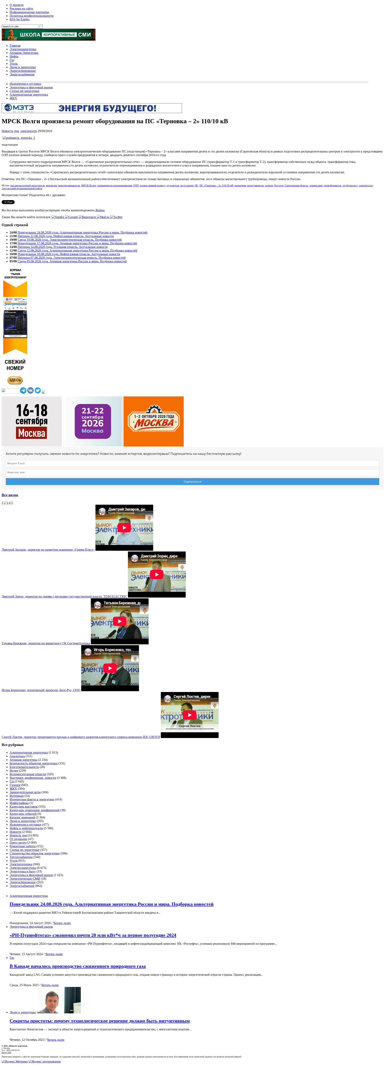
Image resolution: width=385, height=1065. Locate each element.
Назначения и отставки (25, 83)
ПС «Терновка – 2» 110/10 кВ (216, 185)
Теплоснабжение (21, 857)
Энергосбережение (23, 70)
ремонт (269, 185)
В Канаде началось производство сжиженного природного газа (78, 966)
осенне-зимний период (152, 185)
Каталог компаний (22, 817)
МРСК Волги (88, 185)
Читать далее (62, 923)
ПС (196, 185)
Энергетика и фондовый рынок (31, 87)
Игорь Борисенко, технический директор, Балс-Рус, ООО (41, 690)
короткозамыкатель (69, 185)
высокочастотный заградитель (27, 185)
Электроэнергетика (23, 49)
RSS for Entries (19, 19)
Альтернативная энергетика (29, 94)
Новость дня (10, 131)
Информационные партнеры (29, 12)
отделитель (172, 185)
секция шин (315, 185)
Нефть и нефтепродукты (26, 828)
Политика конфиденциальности (32, 15)
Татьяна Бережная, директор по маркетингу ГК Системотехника (46, 643)
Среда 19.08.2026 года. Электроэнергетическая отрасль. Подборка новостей (70, 239)
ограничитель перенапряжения (114, 185)
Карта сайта (6, 1052)
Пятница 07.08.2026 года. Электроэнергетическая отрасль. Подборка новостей (72, 257)
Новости (15, 831)
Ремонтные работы (23, 846)
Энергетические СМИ (25, 878)
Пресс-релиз (18, 842)
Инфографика (19, 803)
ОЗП (135, 185)
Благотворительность (24, 767)
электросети (28, 131)
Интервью (17, 795)
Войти (100, 210)
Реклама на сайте (21, 8)
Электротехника (21, 864)
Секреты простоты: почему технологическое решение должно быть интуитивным (100, 1020)
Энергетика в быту (23, 871)
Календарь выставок (24, 806)
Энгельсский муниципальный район (22, 188)
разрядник (240, 185)
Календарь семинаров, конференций (35, 810)
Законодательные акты (25, 792)
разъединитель (255, 185)
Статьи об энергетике (24, 91)
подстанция (187, 185)
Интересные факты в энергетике (32, 799)
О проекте (17, 5)
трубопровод (350, 185)
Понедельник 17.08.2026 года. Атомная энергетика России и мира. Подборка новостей (77, 243)
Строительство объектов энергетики (35, 853)
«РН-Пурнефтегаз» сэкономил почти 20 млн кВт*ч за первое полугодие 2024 (93, 935)
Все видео (10, 495)
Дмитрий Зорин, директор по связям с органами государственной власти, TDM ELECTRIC (64, 596)
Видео (14, 770)
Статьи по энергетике (25, 849)
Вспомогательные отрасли (28, 774)
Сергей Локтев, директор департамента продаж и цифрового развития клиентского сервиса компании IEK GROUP (81, 737)
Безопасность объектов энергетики (34, 763)
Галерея (15, 785)
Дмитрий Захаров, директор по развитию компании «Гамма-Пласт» (48, 549)
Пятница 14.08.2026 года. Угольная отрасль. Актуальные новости (63, 247)
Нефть (14, 56)
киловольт (51, 185)
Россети (278, 185)
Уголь (14, 63)
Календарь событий (23, 813)
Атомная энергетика (23, 759)
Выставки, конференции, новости (33, 777)
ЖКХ (13, 98)
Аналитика (17, 756)
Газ (12, 60)
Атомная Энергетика (24, 52)
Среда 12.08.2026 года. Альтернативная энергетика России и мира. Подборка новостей (77, 250)
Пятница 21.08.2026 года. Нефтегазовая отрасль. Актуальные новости (66, 236)
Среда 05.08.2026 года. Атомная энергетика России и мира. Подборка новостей (72, 261)
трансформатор (332, 185)
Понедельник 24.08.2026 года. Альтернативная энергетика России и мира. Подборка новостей (82, 232)
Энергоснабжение (22, 74)
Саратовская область (296, 185)
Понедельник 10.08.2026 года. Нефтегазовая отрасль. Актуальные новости (69, 254)
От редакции (18, 839)
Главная (15, 45)
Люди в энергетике (23, 67)
